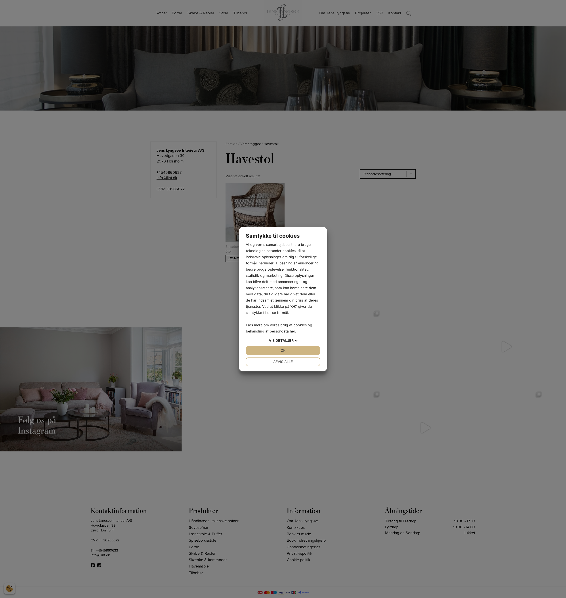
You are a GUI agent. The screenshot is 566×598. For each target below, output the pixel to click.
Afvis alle (283, 361)
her (292, 331)
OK (283, 350)
